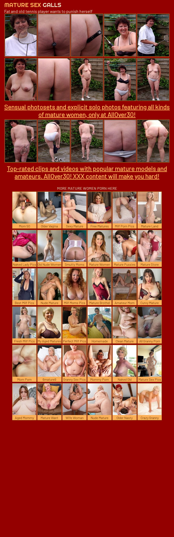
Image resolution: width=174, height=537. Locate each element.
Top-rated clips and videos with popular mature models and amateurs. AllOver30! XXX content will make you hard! (87, 172)
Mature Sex (32, 4)
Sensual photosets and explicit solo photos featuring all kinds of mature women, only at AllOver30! (87, 110)
